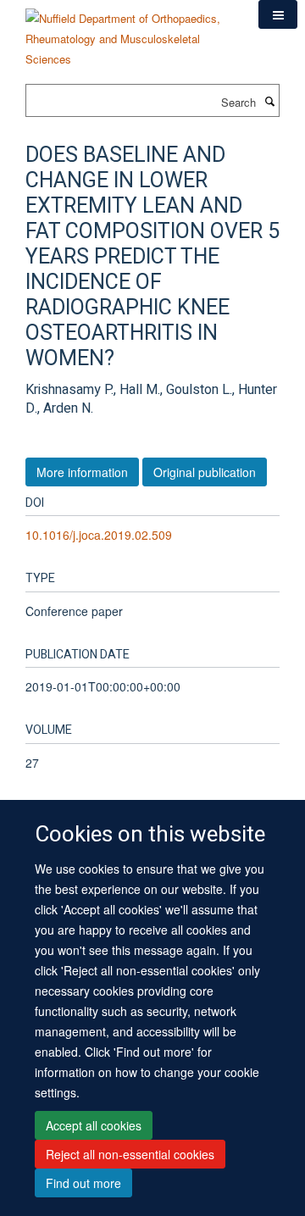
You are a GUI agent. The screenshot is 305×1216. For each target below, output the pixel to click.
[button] (277, 14)
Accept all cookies (93, 1125)
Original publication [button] (204, 472)
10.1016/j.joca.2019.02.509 (98, 534)
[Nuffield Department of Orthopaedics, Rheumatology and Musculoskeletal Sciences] (129, 33)
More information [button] (82, 472)
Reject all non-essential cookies (130, 1154)
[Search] (269, 101)
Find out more (83, 1182)
